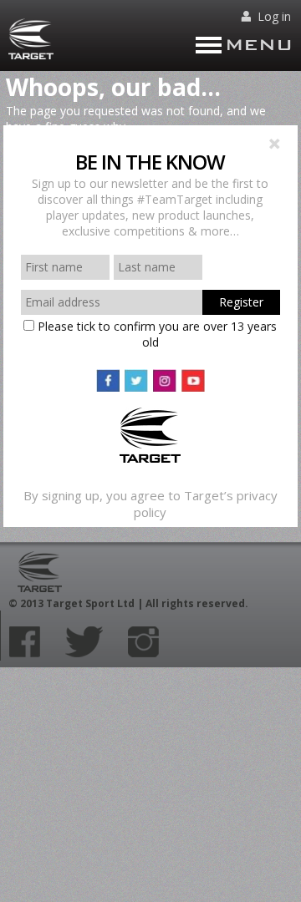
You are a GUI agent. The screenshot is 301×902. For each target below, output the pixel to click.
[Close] (274, 145)
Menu (259, 44)
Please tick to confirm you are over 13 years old (155, 334)
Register (241, 302)
